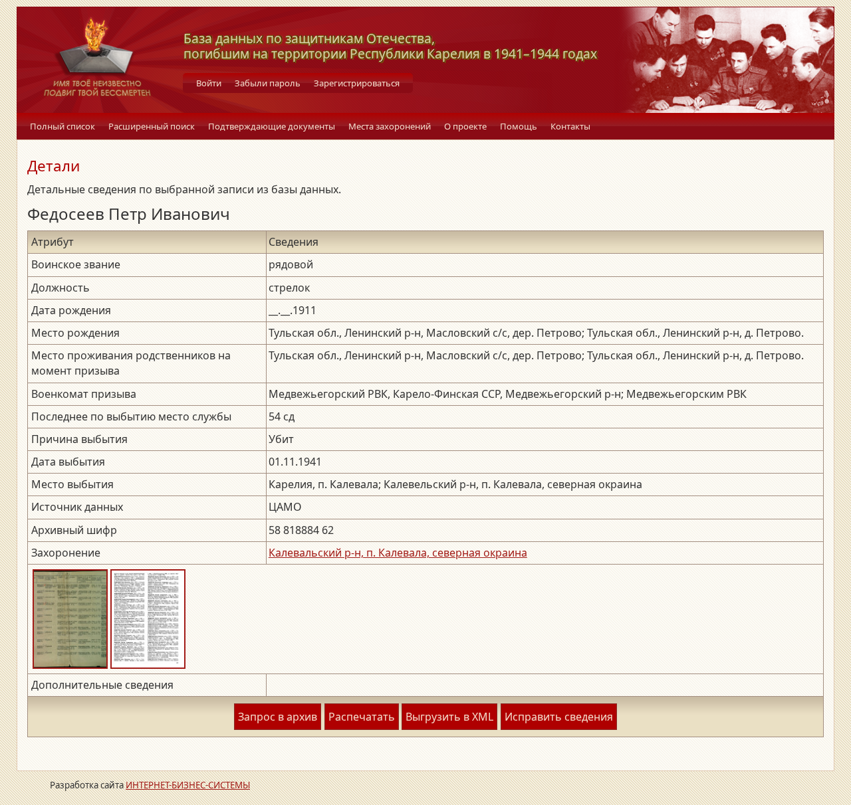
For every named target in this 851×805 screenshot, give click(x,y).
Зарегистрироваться (357, 83)
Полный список (62, 126)
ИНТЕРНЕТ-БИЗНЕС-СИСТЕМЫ (188, 785)
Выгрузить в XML (449, 716)
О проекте (465, 126)
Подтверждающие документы (271, 126)
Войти (208, 83)
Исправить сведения (559, 716)
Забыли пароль (268, 83)
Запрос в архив (277, 716)
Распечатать (361, 716)
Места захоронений (389, 126)
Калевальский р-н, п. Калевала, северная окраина (398, 552)
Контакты (570, 126)
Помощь (518, 126)
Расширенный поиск (151, 126)
